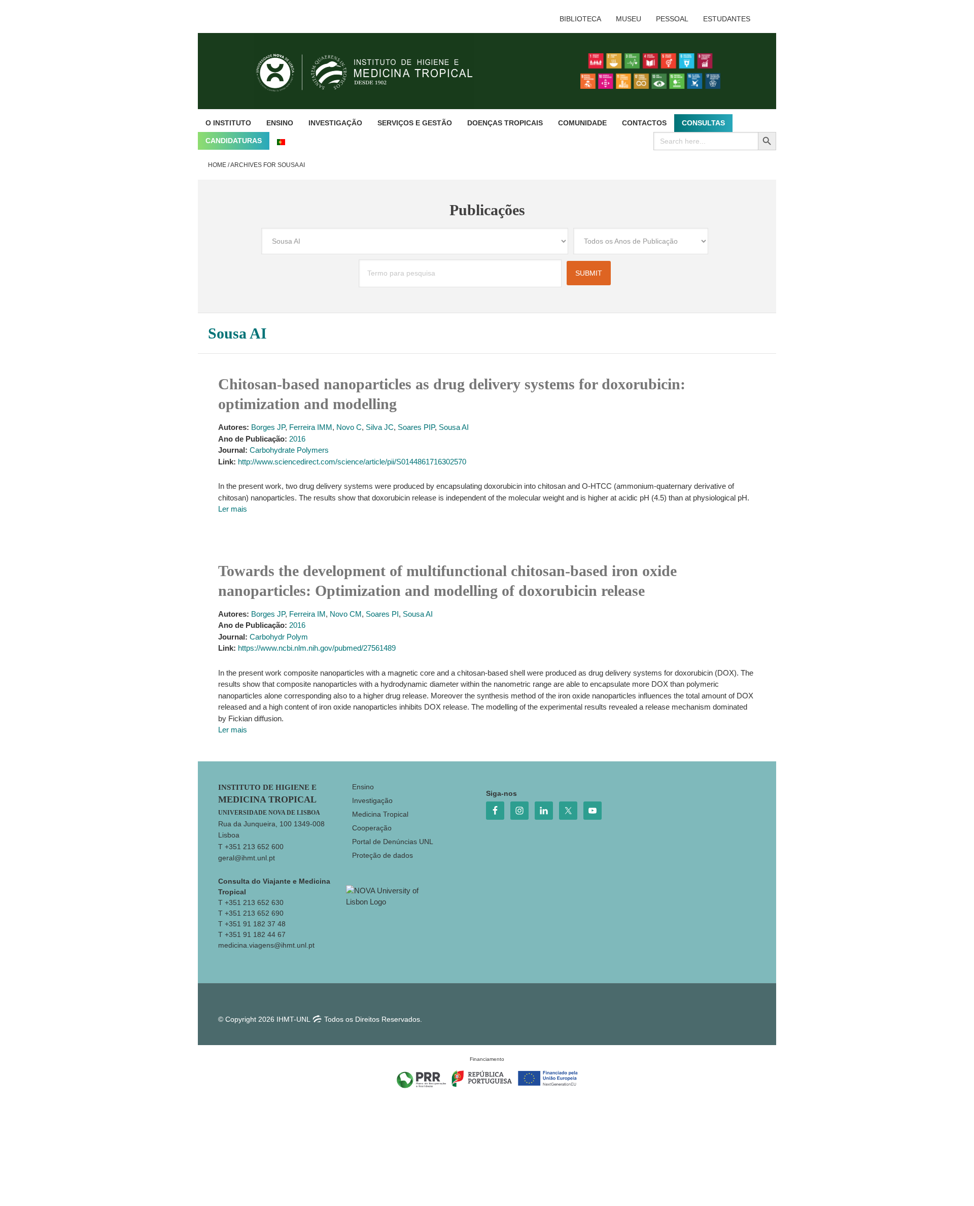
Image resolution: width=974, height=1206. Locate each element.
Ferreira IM (307, 614)
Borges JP (268, 427)
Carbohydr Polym (279, 636)
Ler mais (232, 509)
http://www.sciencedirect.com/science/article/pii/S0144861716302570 (352, 461)
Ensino (363, 787)
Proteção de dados (382, 855)
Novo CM (346, 614)
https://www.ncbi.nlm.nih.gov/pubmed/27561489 (317, 648)
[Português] (281, 141)
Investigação (372, 800)
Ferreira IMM (310, 427)
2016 (297, 438)
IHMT (372, 71)
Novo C (349, 427)
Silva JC (380, 427)
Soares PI (382, 614)
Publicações (487, 210)
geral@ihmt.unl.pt (246, 858)
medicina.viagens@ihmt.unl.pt (266, 945)
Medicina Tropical (380, 814)
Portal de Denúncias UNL (392, 842)
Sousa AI (454, 427)
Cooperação (372, 828)
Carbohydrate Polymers (289, 450)
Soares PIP (416, 427)
